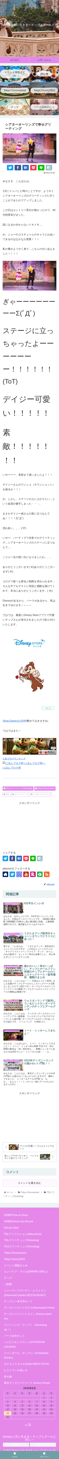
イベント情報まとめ (16, 1265)
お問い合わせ (43, 1444)
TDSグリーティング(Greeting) (21, 1246)
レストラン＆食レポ (16, 1370)
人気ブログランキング (14, 758)
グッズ (8, 1278)
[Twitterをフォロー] (12, 874)
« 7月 (28, 1424)
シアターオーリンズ (42, 794)
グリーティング (21, 794)
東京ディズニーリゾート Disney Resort (27, 1383)
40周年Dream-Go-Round (18, 1221)
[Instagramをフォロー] (19, 874)
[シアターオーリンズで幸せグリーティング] (25, 167)
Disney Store (11, 1227)
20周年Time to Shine (16, 1215)
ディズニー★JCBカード (18, 1301)
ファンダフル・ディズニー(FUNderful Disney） (26, 1355)
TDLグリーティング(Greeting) (18, 788)
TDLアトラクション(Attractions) (22, 1234)
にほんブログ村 (12, 767)
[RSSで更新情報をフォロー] (46, 874)
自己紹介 (16, 1444)
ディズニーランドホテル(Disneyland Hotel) (29, 1307)
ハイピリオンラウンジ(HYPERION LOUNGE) (24, 1344)
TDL (7, 794)
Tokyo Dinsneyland (46, 788)
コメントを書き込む (29, 1183)
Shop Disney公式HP (15, 720)
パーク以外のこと (14, 1335)
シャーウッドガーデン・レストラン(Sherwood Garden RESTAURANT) (25, 1293)
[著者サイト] (5, 874)
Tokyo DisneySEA (14, 1259)
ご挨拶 (8, 1284)
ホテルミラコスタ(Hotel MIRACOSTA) (26, 1364)
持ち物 (8, 1376)
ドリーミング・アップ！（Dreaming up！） (25, 1327)
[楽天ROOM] (33, 874)
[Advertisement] (29, 826)
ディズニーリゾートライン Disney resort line (27, 1316)
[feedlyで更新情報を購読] (40, 874)
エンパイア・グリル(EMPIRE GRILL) (26, 1271)
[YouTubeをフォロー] (26, 874)
